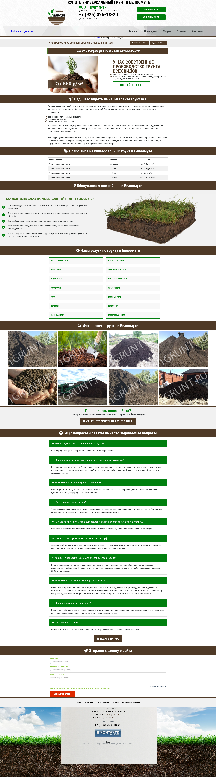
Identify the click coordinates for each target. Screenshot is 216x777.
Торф (53, 297)
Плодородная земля (116, 315)
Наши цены (150, 31)
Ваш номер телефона (59, 667)
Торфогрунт (56, 288)
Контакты (197, 31)
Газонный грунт (57, 315)
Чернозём (55, 306)
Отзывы (181, 31)
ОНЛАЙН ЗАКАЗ (132, 85)
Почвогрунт (56, 270)
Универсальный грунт (117, 270)
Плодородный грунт (59, 261)
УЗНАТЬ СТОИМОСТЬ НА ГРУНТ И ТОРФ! (109, 421)
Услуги (167, 31)
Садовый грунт (57, 279)
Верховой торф (114, 288)
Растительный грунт (117, 261)
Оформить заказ (151, 17)
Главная (133, 31)
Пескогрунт (113, 306)
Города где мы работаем (131, 702)
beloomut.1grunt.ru (22, 31)
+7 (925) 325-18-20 (98, 15)
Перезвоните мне (151, 10)
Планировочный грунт (117, 279)
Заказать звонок (140, 42)
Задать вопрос (158, 42)
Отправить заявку (63, 694)
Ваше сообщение (57, 675)
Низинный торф (114, 297)
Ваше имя (54, 658)
